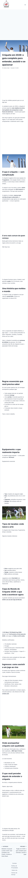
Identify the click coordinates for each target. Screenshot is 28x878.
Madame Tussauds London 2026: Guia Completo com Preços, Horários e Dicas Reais (7, 851)
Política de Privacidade (14, 866)
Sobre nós (14, 870)
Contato (14, 863)
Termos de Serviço (14, 873)
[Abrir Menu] (25, 5)
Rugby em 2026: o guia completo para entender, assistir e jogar (21, 850)
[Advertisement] (14, 26)
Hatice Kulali (6, 68)
